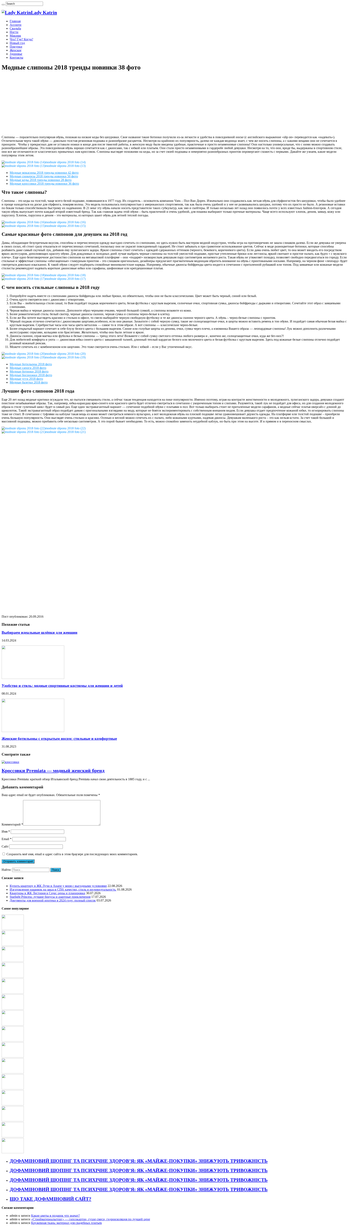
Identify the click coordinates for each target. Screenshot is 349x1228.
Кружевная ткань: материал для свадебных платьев (66, 1223)
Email (7, 839)
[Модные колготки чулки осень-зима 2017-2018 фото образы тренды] (13, 928)
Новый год (17, 43)
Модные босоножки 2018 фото (31, 375)
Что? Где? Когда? (21, 39)
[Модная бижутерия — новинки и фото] (13, 976)
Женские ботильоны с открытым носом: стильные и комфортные (59, 738)
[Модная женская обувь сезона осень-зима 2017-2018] (13, 1088)
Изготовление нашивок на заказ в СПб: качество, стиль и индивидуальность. (63, 889)
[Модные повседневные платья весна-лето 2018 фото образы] (13, 1008)
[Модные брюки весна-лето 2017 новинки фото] (13, 1072)
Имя (6, 831)
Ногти (14, 32)
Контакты (16, 57)
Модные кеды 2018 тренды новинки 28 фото (40, 180)
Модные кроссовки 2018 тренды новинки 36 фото (44, 183)
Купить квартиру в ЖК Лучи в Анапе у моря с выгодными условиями (58, 886)
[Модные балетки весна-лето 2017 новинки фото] (13, 960)
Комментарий (12, 824)
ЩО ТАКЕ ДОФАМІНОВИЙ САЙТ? (50, 1199)
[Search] (3, 4)
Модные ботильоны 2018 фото (31, 364)
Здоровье (16, 54)
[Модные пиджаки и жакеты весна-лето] (13, 1040)
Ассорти (15, 24)
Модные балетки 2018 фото (29, 382)
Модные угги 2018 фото (26, 378)
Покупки (16, 46)
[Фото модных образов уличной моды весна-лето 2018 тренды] (13, 992)
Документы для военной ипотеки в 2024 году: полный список (53, 900)
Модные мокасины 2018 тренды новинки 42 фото (44, 172)
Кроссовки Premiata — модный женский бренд (53, 770)
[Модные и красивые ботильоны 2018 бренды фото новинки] (13, 1152)
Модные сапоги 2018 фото (28, 368)
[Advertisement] (123, 104)
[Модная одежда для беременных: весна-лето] (13, 1024)
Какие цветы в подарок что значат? (55, 1215)
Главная (15, 21)
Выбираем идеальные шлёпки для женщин (39, 632)
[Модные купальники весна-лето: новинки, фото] (13, 1136)
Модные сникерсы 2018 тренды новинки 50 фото (44, 176)
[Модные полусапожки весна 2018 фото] (13, 1104)
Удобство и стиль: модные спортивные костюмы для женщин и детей (62, 686)
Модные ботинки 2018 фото (29, 371)
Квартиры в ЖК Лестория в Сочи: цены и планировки (47, 893)
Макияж (15, 35)
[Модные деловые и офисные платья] (13, 1120)
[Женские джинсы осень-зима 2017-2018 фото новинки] (13, 1056)
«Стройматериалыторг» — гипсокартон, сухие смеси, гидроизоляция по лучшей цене (90, 1219)
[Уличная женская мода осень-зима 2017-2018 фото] (13, 944)
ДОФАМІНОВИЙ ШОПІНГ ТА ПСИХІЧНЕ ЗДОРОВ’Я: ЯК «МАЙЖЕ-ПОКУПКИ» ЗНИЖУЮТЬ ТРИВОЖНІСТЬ (139, 1161)
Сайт (5, 846)
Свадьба (15, 28)
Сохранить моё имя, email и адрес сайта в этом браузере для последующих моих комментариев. (72, 854)
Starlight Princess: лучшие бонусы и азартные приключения (50, 896)
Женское (15, 50)
